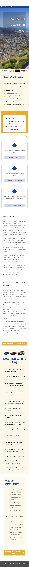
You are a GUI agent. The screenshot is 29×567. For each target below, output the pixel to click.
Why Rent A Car (10, 118)
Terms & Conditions (20, 565)
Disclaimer (13, 565)
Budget (18, 305)
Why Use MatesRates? (12, 129)
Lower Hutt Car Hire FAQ (12, 126)
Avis (4, 307)
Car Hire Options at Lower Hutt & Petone (15, 122)
